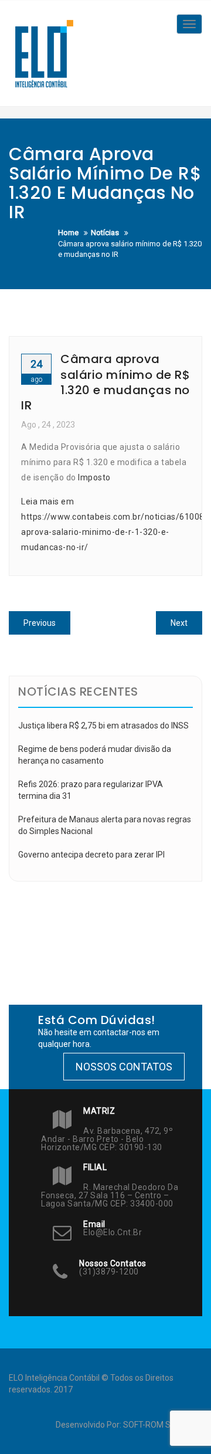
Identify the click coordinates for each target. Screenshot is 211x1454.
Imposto (94, 477)
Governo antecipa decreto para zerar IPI (91, 854)
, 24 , (48, 424)
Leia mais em (47, 501)
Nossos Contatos (124, 1066)
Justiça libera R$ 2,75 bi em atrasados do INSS (103, 725)
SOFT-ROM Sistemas (161, 1424)
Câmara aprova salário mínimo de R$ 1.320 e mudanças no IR (105, 382)
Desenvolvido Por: (89, 1424)
